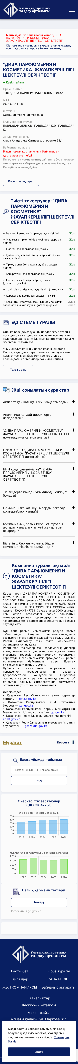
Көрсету (63, 742)
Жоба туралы (58, 971)
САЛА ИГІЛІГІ (59, 979)
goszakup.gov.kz (36, 725)
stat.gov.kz (25, 705)
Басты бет (19, 971)
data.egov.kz (27, 698)
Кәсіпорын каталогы (39, 1005)
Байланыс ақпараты (58, 987)
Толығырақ (18, 369)
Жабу (39, 1051)
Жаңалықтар (39, 998)
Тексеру (39, 902)
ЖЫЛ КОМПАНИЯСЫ (19, 987)
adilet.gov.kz (11, 719)
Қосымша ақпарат (21, 181)
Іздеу (39, 780)
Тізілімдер (19, 979)
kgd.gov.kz (56, 712)
